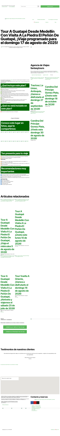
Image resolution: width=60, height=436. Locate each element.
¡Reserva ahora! (14, 116)
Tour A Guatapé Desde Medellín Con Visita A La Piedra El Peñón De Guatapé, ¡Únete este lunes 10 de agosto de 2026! (22, 227)
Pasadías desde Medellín (41, 19)
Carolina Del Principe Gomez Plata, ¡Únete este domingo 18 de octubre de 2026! (52, 95)
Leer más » (2, 254)
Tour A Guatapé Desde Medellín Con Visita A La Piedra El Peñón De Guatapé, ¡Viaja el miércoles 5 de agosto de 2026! (7, 236)
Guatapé (41, 71)
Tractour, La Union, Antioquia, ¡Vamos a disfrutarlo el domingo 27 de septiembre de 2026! (37, 97)
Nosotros (47, 22)
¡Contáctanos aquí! (15, 191)
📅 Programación (36, 22)
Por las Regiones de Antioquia (53, 19)
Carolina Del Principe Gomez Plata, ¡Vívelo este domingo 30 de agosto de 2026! (37, 129)
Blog (55, 22)
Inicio (33, 19)
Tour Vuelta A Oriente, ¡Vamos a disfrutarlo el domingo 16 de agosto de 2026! (22, 285)
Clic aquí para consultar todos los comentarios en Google (9, 364)
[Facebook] (32, 402)
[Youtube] (35, 402)
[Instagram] (37, 402)
